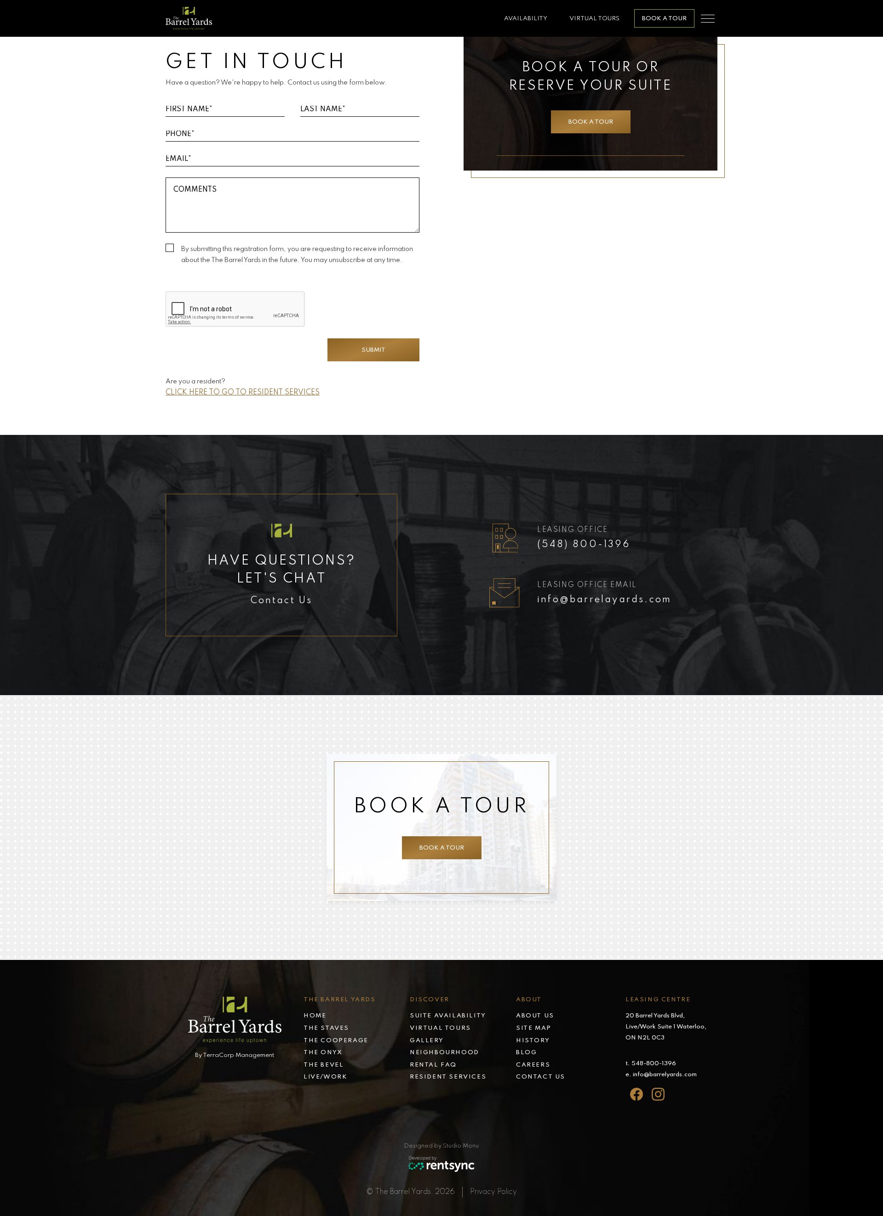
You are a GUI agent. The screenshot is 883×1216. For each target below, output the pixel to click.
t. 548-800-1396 (650, 1064)
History (533, 1041)
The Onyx (323, 1053)
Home (315, 1016)
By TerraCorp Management (234, 1055)
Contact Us (540, 1077)
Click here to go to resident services (243, 392)
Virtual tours (440, 1028)
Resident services (448, 1077)
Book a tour (664, 19)
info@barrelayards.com (604, 600)
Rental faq (433, 1065)
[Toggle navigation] (707, 18)
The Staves (326, 1028)
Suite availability (448, 1016)
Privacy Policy (493, 1192)
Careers (533, 1065)
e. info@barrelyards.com (661, 1075)
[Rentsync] (441, 1164)
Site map (533, 1028)
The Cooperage (336, 1041)
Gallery (426, 1041)
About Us (535, 1016)
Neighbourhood (444, 1053)
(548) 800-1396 (583, 544)
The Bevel (324, 1065)
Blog (526, 1053)
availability (525, 19)
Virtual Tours (594, 19)
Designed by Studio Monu (441, 1146)
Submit (373, 350)
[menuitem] (357, 1016)
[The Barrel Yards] (189, 18)
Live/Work (325, 1077)
